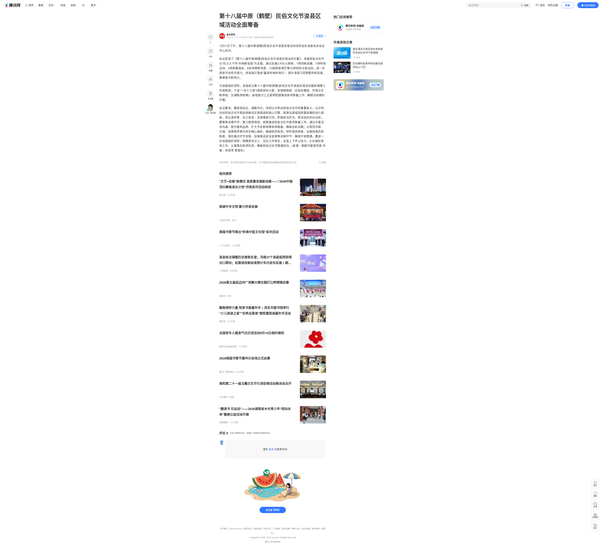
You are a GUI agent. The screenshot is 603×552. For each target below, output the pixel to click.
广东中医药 (224, 245)
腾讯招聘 (286, 528)
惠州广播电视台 (227, 372)
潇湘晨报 (223, 422)
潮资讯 (222, 296)
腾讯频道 (316, 528)
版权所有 (276, 542)
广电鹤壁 (223, 271)
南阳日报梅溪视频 (228, 346)
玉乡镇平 (223, 397)
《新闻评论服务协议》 (261, 433)
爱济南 (222, 195)
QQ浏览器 (306, 528)
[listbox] (272, 297)
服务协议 (248, 528)
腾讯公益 (295, 528)
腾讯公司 (268, 542)
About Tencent (235, 528)
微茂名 (222, 321)
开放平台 (267, 528)
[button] (375, 27)
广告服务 (276, 528)
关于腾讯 (223, 528)
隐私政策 (257, 528)
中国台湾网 (224, 220)
